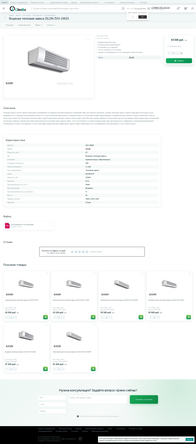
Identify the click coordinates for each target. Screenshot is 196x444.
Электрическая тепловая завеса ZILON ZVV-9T (22, 300)
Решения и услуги (37, 2)
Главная (4, 2)
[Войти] (192, 8)
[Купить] (45, 317)
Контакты (143, 2)
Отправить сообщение (144, 399)
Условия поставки (135, 429)
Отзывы (85, 431)
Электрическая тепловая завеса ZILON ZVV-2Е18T (166, 300)
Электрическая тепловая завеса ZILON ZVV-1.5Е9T (71, 300)
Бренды (74, 2)
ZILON (131, 57)
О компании (109, 2)
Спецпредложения (45, 431)
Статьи (109, 429)
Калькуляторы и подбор (59, 2)
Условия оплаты (62, 431)
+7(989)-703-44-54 (160, 8)
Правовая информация (99, 431)
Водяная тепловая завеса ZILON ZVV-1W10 (20, 352)
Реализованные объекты (89, 2)
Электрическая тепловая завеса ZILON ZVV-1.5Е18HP (72, 352)
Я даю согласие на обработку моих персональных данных (99, 416)
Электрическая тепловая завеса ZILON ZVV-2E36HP (119, 300)
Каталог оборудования (19, 2)
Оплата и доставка (127, 2)
